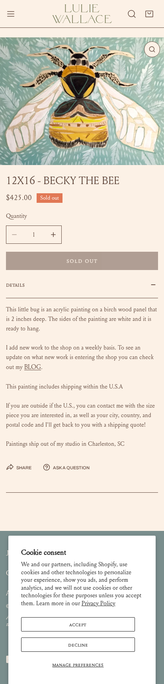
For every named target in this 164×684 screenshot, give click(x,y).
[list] (82, 101)
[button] (149, 14)
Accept (77, 624)
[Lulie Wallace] (82, 13)
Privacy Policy (98, 603)
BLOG (32, 367)
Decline (78, 644)
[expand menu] (11, 13)
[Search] (132, 14)
